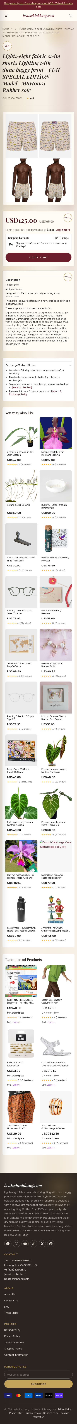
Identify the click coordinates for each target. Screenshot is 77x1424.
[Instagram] (16, 1243)
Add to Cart (38, 257)
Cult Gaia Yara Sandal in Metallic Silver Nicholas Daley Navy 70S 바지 (56, 1064)
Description (13, 279)
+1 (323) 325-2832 (15, 1269)
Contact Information (16, 1354)
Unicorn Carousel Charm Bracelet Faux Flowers (53, 718)
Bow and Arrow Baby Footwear (51, 612)
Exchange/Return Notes (20, 365)
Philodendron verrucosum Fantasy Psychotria (54, 771)
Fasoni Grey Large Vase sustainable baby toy (52, 876)
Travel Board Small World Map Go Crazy (19, 665)
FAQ (6, 1306)
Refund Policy (12, 1330)
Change (64, 238)
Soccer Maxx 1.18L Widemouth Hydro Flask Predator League (21, 929)
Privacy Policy (12, 1336)
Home (6, 29)
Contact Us (11, 1300)
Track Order (11, 1312)
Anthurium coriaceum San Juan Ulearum (20, 453)
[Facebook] (7, 1243)
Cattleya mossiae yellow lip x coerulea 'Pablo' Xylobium (20, 876)
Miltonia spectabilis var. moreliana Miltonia (52, 453)
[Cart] (71, 16)
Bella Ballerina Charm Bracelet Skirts (51, 665)
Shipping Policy (13, 1348)
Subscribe (38, 1384)
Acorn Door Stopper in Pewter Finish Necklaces (21, 559)
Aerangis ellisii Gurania (18, 505)
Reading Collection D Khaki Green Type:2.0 (20, 612)
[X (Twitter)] (42, 1243)
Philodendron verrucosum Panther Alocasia (20, 823)
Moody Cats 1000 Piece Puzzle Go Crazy (18, 771)
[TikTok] (33, 1243)
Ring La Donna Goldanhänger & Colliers (53, 1127)
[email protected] (22, 387)
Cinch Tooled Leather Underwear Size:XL (17, 1127)
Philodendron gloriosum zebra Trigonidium (53, 823)
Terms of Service (14, 1342)
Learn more (63, 229)
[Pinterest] (50, 1243)
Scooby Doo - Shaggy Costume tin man (52, 1001)
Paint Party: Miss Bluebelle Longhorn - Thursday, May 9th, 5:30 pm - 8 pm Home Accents (20, 1002)
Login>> (16, 1022)
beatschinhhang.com (38, 15)
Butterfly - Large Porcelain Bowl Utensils (54, 506)
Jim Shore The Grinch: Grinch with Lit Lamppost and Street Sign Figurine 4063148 (55, 930)
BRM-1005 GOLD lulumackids (15, 1064)
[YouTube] (25, 1243)
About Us (9, 1294)
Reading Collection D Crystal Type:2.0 (21, 718)
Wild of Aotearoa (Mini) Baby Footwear (55, 559)
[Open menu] (6, 16)
